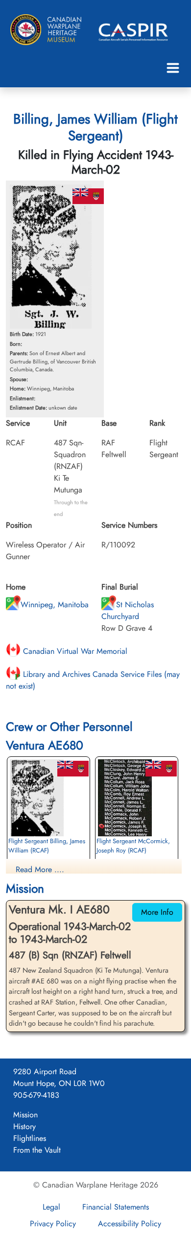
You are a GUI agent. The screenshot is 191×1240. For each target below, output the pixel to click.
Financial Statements (115, 1207)
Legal (51, 1207)
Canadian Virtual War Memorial (74, 651)
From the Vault (37, 1150)
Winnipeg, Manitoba (55, 604)
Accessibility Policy (129, 1223)
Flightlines (29, 1138)
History (24, 1126)
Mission (25, 1114)
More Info (157, 912)
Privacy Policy (53, 1223)
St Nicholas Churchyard (127, 610)
